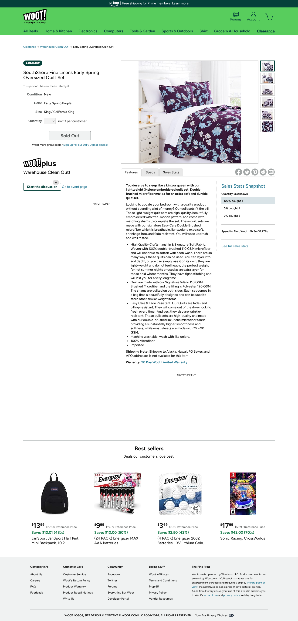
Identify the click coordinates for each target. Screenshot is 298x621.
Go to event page (74, 187)
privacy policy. (231, 595)
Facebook (114, 574)
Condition (34, 94)
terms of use (210, 595)
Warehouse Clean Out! (54, 46)
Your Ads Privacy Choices (211, 615)
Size (38, 112)
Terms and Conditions (163, 580)
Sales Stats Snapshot (243, 186)
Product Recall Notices (78, 592)
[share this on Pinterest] (254, 172)
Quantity (35, 121)
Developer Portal (118, 598)
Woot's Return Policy (76, 580)
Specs (150, 172)
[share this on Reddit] (263, 172)
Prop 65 (154, 586)
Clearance (29, 46)
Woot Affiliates (159, 574)
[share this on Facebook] (238, 172)
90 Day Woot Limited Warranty (164, 362)
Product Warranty (74, 586)
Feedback (36, 592)
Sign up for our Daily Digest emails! (85, 144)
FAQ (33, 586)
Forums (235, 19)
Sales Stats (171, 172)
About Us (36, 574)
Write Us (68, 598)
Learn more (180, 3)
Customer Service (74, 574)
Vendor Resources (161, 598)
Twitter (112, 580)
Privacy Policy (157, 592)
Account (253, 19)
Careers (35, 580)
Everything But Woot (121, 592)
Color (38, 103)
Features (131, 172)
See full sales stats (234, 246)
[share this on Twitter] (246, 172)
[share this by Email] (271, 172)
